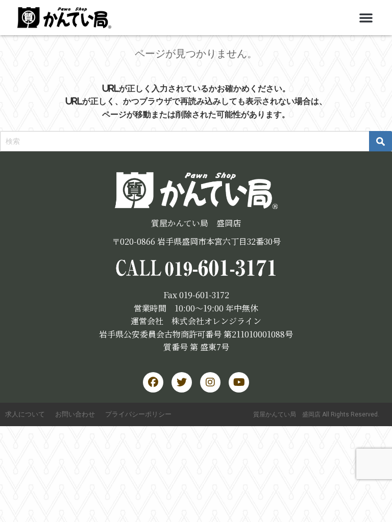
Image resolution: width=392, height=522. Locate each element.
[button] (366, 17)
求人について (25, 414)
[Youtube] (239, 382)
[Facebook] (153, 382)
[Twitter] (182, 382)
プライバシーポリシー (138, 414)
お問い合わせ (75, 414)
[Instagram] (210, 382)
